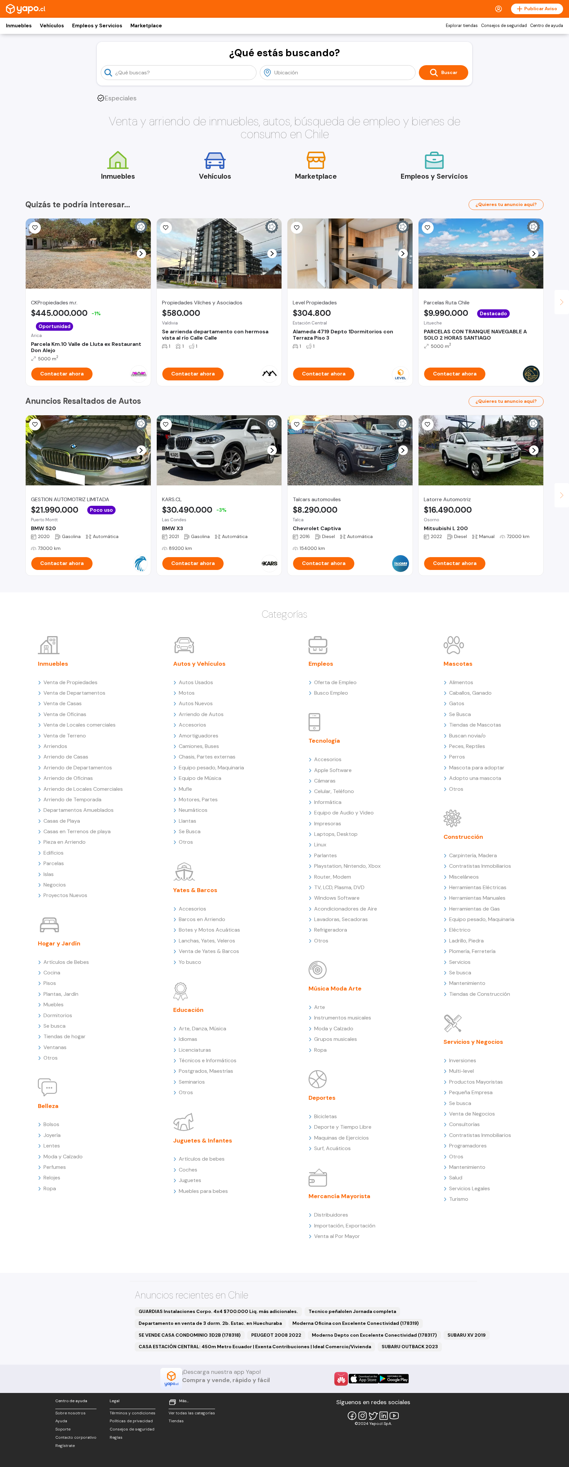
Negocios (54, 884)
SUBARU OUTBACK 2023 (410, 1347)
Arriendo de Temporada (72, 799)
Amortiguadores (198, 735)
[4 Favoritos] (428, 228)
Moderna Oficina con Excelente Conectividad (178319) (355, 1323)
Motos (187, 692)
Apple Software (333, 770)
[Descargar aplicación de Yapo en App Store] (364, 1378)
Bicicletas (325, 1116)
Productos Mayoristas (476, 1081)
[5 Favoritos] (297, 228)
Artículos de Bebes (66, 962)
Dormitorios (57, 1015)
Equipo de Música (200, 778)
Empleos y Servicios (97, 25)
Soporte (62, 1429)
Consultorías (464, 1124)
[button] (141, 253)
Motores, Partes (198, 799)
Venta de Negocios (472, 1113)
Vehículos (52, 25)
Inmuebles (19, 25)
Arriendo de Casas (65, 756)
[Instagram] (362, 1415)
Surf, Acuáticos (332, 1148)
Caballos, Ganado (470, 692)
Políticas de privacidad (131, 1421)
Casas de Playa (61, 820)
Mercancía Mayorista (339, 1196)
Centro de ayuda (546, 25)
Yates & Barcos (195, 890)
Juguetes (190, 1180)
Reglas (116, 1437)
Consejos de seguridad (504, 25)
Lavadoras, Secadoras (341, 919)
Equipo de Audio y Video (344, 812)
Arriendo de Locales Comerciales (83, 788)
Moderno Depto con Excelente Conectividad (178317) (374, 1335)
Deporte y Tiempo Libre (342, 1126)
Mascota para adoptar (476, 767)
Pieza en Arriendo (64, 841)
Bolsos (51, 1124)
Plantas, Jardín (60, 994)
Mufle (185, 788)
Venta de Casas (62, 703)
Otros (50, 1057)
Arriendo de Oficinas (68, 778)
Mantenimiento (467, 983)
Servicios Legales (469, 1188)
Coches (188, 1169)
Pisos (49, 983)
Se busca (54, 1025)
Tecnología (324, 741)
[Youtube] (394, 1415)
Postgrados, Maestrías (206, 1071)
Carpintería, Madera (473, 855)
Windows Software (337, 897)
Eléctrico (460, 929)
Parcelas (53, 863)
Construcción (463, 837)
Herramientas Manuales (477, 897)
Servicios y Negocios (473, 1042)
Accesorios (192, 724)
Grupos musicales (335, 1039)
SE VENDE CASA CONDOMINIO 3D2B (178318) (190, 1335)
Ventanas (55, 1047)
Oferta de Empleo (335, 682)
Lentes (51, 1145)
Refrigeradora (330, 929)
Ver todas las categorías (192, 1413)
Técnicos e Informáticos (207, 1060)
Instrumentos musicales (342, 1017)
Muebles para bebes (203, 1191)
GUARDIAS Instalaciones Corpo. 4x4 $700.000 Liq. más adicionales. (218, 1311)
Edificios (53, 852)
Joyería (52, 1135)
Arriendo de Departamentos (77, 767)
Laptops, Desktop (336, 834)
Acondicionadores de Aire (345, 908)
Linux (320, 844)
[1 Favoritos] (35, 228)
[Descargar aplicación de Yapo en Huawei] (341, 1378)
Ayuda (61, 1421)
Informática (327, 802)
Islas (48, 874)
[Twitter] (373, 1415)
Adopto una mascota (475, 778)
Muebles (53, 1004)
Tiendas (176, 1421)
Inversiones (462, 1060)
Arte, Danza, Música (202, 1028)
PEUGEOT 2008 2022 (276, 1335)
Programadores (468, 1145)
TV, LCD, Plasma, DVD (339, 887)
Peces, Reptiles (467, 746)
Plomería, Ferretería (472, 951)
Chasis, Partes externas (207, 756)
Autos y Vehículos (199, 664)
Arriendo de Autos (201, 714)
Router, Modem (332, 876)
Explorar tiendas (462, 25)
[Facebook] (352, 1415)
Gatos (456, 703)
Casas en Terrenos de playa (77, 831)
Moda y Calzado (63, 1156)
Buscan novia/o (467, 735)
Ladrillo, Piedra (466, 940)
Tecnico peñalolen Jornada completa (352, 1311)
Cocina (51, 972)
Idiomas (188, 1039)
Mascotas (458, 664)
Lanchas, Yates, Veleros (207, 940)
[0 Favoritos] (35, 424)
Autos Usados (196, 682)
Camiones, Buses (199, 746)
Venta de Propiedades (70, 682)
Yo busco (190, 962)
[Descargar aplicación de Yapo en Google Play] (394, 1378)
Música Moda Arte (335, 988)
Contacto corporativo (75, 1437)
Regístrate (65, 1445)
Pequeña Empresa (471, 1092)
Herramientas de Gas (474, 908)
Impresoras (327, 823)
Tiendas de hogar (64, 1036)
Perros (457, 756)
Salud (455, 1177)
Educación (188, 1010)
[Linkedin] (383, 1415)
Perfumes (54, 1167)
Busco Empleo (331, 692)
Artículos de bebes (202, 1158)
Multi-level (461, 1071)
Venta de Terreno (64, 735)
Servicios (460, 962)
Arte (319, 1007)
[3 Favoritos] (166, 228)
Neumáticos (193, 810)
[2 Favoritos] (166, 424)
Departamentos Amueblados (78, 810)
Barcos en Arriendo (202, 919)
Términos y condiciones (132, 1413)
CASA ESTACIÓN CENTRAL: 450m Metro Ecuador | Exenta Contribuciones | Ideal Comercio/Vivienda (255, 1347)
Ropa (49, 1188)
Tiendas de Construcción (479, 994)
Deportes (322, 1098)
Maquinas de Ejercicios (341, 1137)
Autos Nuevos (196, 703)
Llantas (187, 820)
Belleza (48, 1106)
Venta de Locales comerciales (79, 724)
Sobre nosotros (70, 1413)
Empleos (321, 664)
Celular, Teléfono (334, 791)
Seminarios (192, 1081)
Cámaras (325, 780)
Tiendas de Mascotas (475, 724)
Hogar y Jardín (59, 943)
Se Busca (190, 831)
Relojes (51, 1177)
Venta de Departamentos (74, 692)
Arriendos (55, 746)
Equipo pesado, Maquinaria (211, 767)
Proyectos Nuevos (65, 895)
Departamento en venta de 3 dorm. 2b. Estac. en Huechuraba (210, 1323)
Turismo (458, 1199)
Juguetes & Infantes (202, 1141)
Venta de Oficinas (64, 714)
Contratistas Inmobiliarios (480, 865)
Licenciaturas (195, 1049)
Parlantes (325, 855)
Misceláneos (464, 876)
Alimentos (461, 682)
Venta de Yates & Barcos (209, 951)
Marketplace (146, 25)
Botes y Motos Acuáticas (209, 929)
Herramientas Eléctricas (477, 887)
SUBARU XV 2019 (466, 1335)
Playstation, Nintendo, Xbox (347, 865)
